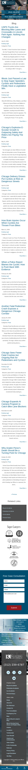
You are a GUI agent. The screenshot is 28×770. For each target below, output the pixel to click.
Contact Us (10, 708)
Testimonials (10, 733)
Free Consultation (12, 711)
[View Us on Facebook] (8, 672)
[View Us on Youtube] (14, 678)
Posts (9, 46)
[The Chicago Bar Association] (14, 563)
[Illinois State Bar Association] (14, 554)
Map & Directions (20, 630)
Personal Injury (7, 517)
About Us (9, 702)
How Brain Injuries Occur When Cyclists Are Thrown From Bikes (13, 223)
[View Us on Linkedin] (19, 672)
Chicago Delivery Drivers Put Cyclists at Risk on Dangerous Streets (13, 179)
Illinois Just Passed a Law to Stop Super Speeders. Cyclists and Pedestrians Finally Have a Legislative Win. (13, 83)
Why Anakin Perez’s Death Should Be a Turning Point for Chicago (13, 450)
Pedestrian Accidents (8, 511)
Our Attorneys (10, 705)
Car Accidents (6, 514)
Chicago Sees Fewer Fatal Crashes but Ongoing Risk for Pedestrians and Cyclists (13, 356)
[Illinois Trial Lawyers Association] (14, 547)
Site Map (9, 756)
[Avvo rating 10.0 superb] (9, 533)
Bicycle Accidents (7, 508)
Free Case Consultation (14, 17)
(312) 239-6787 (14, 12)
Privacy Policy (11, 750)
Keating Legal (5, 43)
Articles (9, 727)
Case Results (10, 735)
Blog (8, 716)
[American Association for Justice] (14, 540)
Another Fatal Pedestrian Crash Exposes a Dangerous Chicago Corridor (13, 310)
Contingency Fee (11, 713)
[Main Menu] (25, 3)
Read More (23, 72)
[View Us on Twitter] (14, 672)
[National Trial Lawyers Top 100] (19, 533)
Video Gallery (10, 742)
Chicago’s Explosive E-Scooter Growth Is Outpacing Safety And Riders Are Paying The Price (12, 132)
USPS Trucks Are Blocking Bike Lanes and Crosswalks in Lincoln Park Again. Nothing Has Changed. (13, 32)
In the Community (12, 745)
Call (24, 768)
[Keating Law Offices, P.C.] (8, 2)
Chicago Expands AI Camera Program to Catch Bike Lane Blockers (13, 404)
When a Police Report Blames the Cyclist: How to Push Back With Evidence (13, 266)
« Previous (14, 494)
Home (8, 700)
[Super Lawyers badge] (14, 527)
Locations (9, 730)
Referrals (9, 748)
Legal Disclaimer (11, 753)
